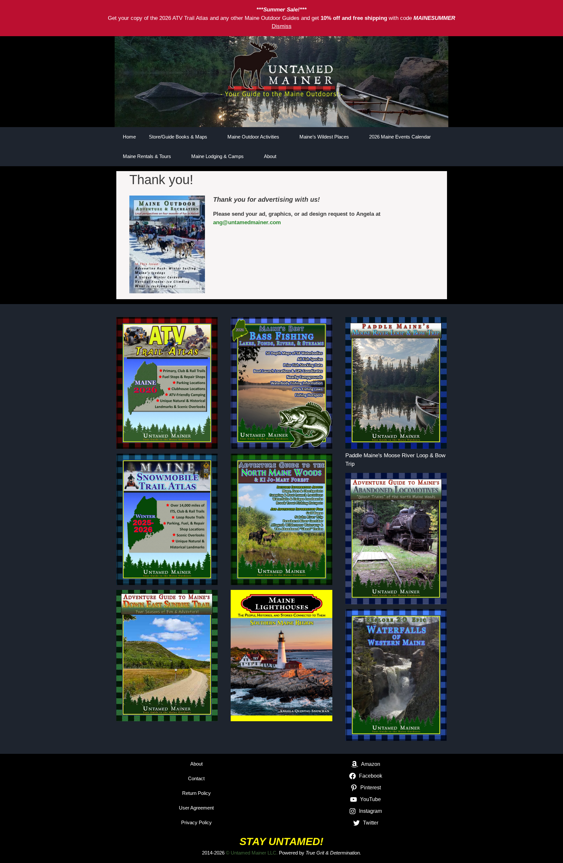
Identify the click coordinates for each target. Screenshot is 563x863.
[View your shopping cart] (438, 156)
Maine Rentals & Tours (147, 156)
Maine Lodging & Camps (217, 156)
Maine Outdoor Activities (253, 136)
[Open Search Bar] (420, 156)
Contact (196, 778)
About (270, 156)
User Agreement (196, 808)
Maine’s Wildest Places (324, 136)
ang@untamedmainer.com (247, 222)
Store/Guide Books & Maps (178, 136)
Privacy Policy (196, 822)
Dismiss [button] (282, 26)
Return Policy (196, 793)
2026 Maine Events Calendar (400, 136)
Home (129, 136)
